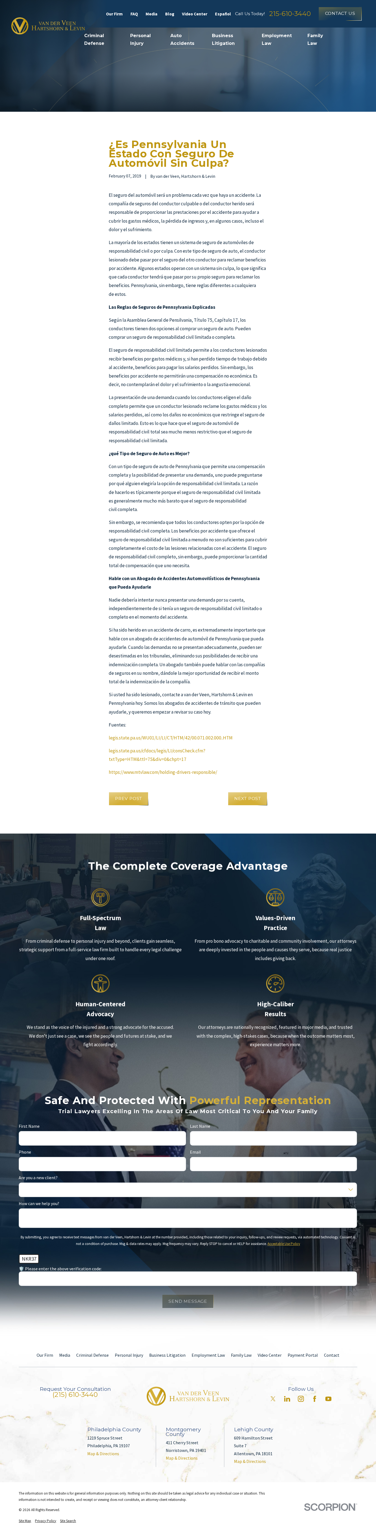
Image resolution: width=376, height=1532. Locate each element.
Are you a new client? (38, 1177)
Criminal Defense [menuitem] (94, 39)
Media (151, 14)
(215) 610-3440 (75, 1394)
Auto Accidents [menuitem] (182, 39)
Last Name (200, 1126)
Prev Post (128, 798)
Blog (169, 14)
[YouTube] (328, 1399)
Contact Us (340, 13)
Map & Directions (103, 1453)
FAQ (134, 14)
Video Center (194, 14)
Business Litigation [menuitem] (223, 39)
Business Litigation (167, 1355)
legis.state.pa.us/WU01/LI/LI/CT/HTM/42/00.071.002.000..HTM (171, 738)
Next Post (247, 798)
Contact (331, 1355)
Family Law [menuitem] (315, 39)
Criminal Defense (92, 1355)
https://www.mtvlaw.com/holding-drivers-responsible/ (163, 772)
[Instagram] (301, 1399)
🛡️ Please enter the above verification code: (60, 1268)
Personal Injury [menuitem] (140, 39)
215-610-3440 (290, 13)
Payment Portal (303, 1355)
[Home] (48, 25)
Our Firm (114, 14)
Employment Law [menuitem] (277, 39)
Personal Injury (129, 1355)
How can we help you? (39, 1203)
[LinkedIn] (287, 1399)
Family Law (241, 1355)
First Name (29, 1126)
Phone (25, 1151)
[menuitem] (25, 1521)
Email (195, 1151)
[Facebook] (315, 1399)
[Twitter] (273, 1399)
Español (223, 14)
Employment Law (208, 1355)
